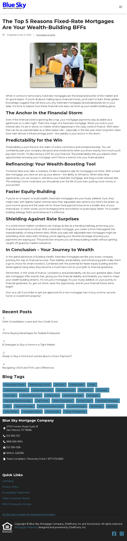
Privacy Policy (10, 486)
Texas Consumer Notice (16, 498)
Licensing (7, 481)
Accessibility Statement (16, 492)
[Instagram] (122, 533)
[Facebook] (114, 533)
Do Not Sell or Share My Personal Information (28, 514)
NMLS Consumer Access (16, 504)
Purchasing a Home (45, 35)
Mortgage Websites (26, 527)
